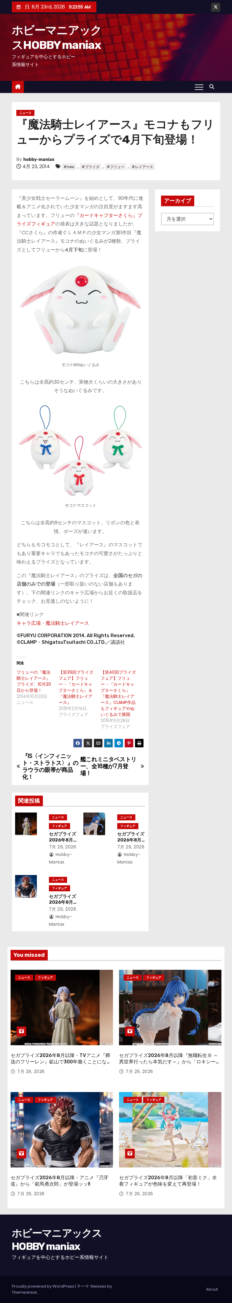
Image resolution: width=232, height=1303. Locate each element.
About (212, 1289)
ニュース (25, 112)
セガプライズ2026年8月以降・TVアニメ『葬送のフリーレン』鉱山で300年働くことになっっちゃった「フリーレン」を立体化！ (61, 1061)
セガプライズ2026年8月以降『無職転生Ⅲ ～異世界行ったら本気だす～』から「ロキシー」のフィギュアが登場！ (170, 1061)
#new (68, 166)
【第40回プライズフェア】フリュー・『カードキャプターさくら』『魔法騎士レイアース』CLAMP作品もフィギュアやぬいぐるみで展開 (118, 693)
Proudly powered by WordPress (43, 1286)
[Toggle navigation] (199, 87)
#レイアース (142, 166)
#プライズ (90, 166)
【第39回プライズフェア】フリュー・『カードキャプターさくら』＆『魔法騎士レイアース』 (76, 687)
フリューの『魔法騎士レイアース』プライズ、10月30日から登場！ (34, 681)
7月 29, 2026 (62, 847)
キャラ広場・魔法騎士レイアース (53, 623)
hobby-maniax (38, 159)
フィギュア (59, 826)
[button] (213, 86)
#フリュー (115, 166)
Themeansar (24, 1292)
